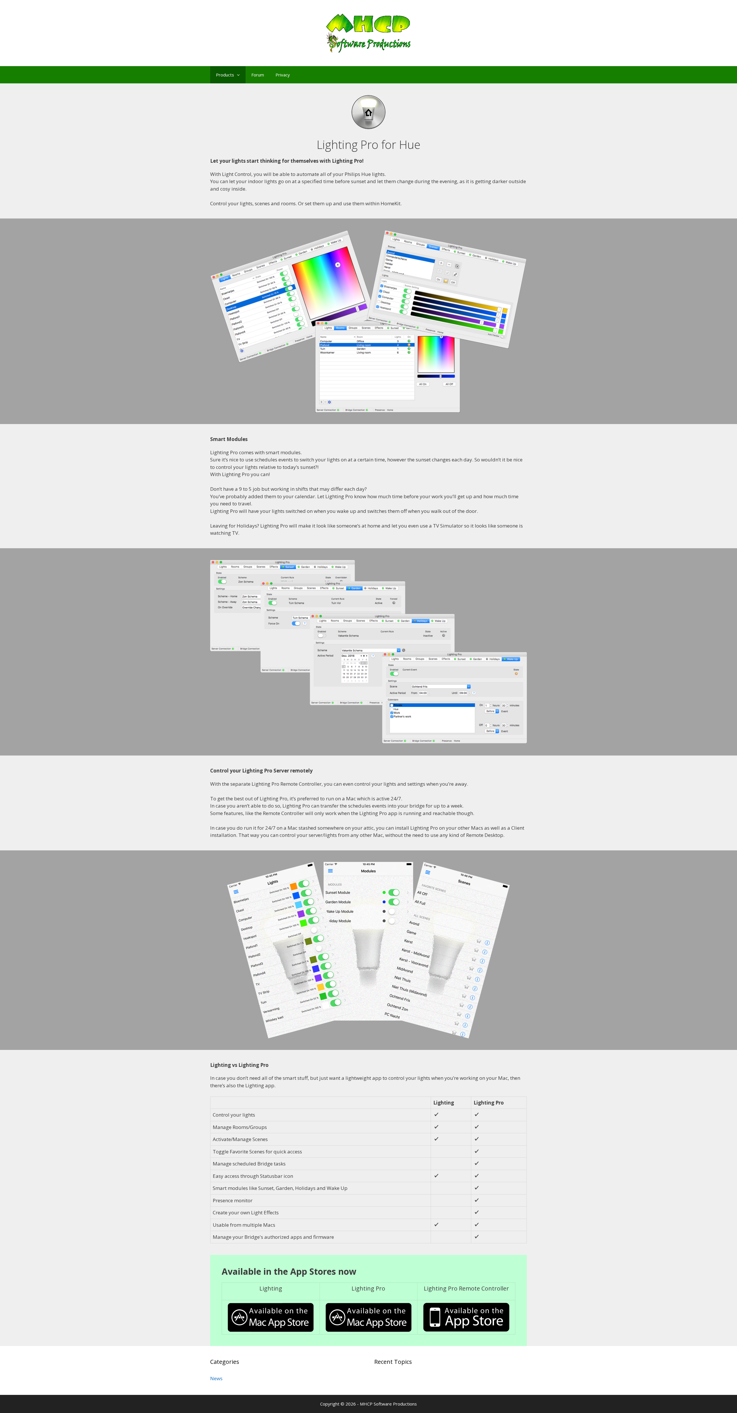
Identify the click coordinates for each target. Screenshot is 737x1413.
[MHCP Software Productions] (368, 32)
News (216, 1378)
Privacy (283, 75)
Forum (257, 75)
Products (225, 75)
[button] (240, 74)
